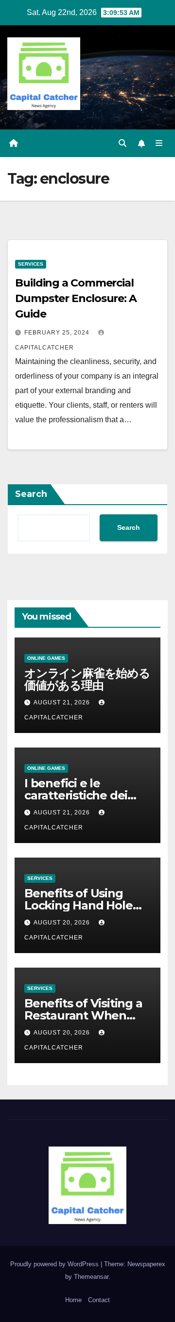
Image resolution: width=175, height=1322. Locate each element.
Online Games (46, 658)
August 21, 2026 (63, 702)
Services (30, 264)
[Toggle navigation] (159, 143)
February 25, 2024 (57, 332)
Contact (99, 1300)
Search (31, 494)
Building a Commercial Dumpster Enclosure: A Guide (76, 298)
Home (73, 1300)
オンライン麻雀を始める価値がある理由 (87, 679)
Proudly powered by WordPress (55, 1264)
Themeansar (91, 1276)
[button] (122, 143)
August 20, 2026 (63, 922)
